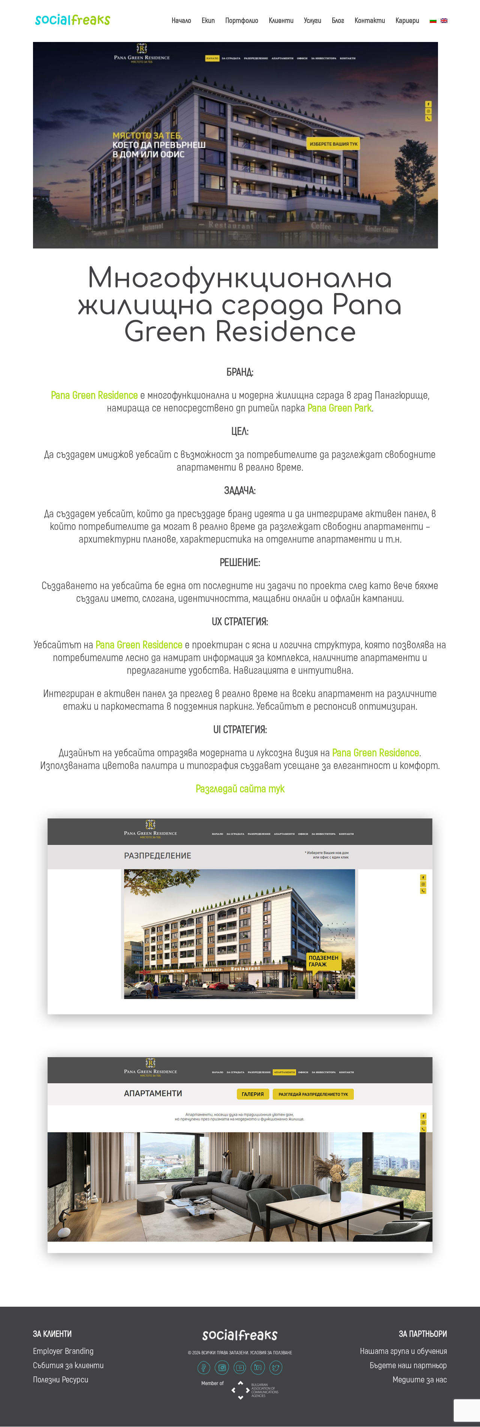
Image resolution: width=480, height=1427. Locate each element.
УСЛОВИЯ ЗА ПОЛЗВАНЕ (271, 1352)
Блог (338, 20)
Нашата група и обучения (403, 1350)
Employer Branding (63, 1350)
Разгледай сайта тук (240, 788)
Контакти (370, 20)
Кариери (407, 20)
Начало (181, 20)
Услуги (312, 20)
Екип (208, 20)
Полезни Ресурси (60, 1379)
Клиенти (281, 20)
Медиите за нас (420, 1379)
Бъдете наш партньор (408, 1365)
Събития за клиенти (68, 1365)
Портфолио (241, 20)
